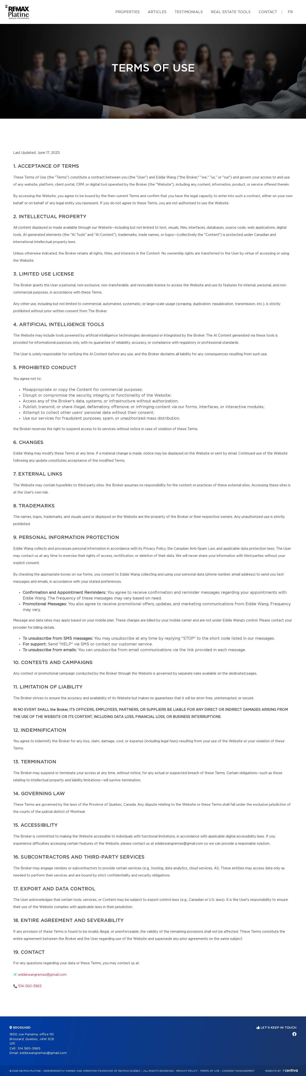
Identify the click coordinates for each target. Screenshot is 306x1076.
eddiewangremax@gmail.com (42, 974)
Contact (268, 12)
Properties (127, 12)
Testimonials (189, 12)
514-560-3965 (30, 986)
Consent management (238, 1071)
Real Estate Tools (231, 12)
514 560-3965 (29, 1048)
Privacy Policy (186, 1071)
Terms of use (209, 1071)
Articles (157, 12)
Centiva (290, 1070)
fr (290, 12)
